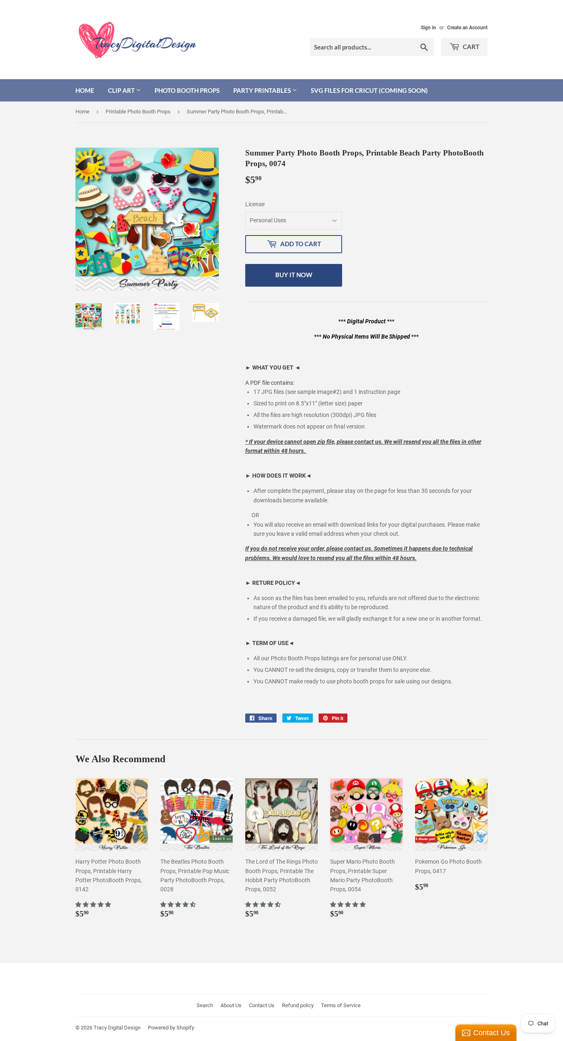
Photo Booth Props (187, 90)
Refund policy (298, 1005)
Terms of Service (341, 1005)
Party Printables (262, 90)
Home (84, 90)
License (255, 204)
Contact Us (261, 1005)
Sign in (428, 28)
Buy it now (293, 274)
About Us (231, 1005)
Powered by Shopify (171, 1028)
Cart (470, 46)
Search (205, 1005)
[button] (93, 904)
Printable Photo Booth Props (138, 111)
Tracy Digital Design (117, 1028)
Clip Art (122, 90)
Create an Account (467, 28)
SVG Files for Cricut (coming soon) (369, 90)
